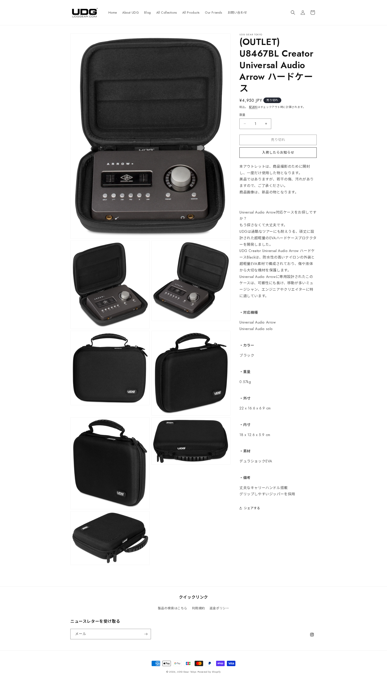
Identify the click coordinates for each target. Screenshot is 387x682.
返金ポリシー (219, 608)
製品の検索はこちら (172, 608)
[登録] (146, 634)
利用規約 (198, 608)
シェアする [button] (252, 508)
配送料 (253, 107)
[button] (293, 12)
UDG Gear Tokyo (186, 672)
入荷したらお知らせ (278, 152)
